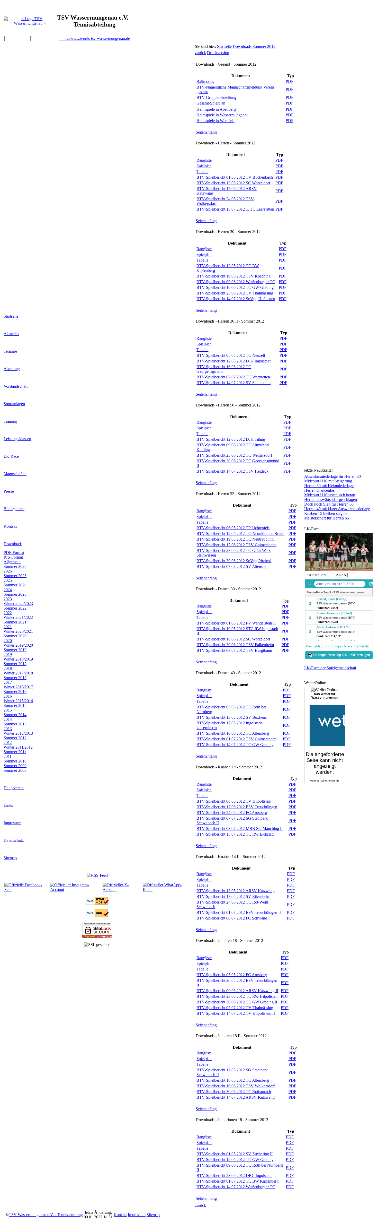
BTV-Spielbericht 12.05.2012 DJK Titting (230, 439)
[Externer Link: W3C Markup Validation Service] (97, 903)
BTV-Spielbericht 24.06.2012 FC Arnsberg (231, 812)
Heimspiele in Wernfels (215, 120)
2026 (8, 571)
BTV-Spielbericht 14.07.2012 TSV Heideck (232, 471)
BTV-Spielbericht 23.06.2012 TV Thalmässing (234, 293)
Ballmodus (205, 81)
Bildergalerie (14, 509)
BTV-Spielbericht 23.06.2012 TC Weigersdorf (234, 455)
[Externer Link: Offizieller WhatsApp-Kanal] (166, 889)
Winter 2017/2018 (18, 673)
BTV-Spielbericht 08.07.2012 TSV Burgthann (234, 650)
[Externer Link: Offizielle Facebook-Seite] (26, 889)
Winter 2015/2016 (18, 701)
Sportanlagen (14, 404)
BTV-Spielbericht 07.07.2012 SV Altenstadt (232, 566)
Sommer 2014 (15, 715)
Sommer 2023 (15, 594)
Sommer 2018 (15, 664)
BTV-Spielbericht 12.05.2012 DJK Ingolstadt (233, 361)
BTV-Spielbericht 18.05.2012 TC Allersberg (232, 1080)
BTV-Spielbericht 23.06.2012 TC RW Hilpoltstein (237, 996)
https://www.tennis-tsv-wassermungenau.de (94, 38)
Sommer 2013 (15, 724)
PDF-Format (14, 552)
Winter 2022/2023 (18, 603)
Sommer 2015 (15, 705)
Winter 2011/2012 (18, 747)
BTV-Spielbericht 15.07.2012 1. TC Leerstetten (235, 209)
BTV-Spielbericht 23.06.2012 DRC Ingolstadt (234, 1175)
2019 (8, 654)
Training (10, 421)
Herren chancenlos (319, 490)
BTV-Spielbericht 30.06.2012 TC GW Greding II (236, 1002)
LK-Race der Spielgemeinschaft (330, 668)
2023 (8, 599)
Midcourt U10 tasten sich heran (329, 495)
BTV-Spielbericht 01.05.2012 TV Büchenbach (234, 177)
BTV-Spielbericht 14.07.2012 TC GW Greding (235, 744)
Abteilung (12, 369)
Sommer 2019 (15, 650)
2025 (8, 580)
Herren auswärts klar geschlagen (330, 499)
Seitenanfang (206, 132)
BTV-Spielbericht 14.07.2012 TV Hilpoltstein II (235, 1013)
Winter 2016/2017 (18, 687)
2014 (8, 719)
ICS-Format (13, 557)
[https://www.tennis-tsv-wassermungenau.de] (30, 20)
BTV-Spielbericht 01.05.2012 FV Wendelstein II (236, 623)
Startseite (11, 316)
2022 (8, 613)
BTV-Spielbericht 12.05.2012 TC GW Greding (235, 1159)
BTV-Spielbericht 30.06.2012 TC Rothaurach (233, 1091)
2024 (8, 589)
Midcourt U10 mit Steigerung (328, 481)
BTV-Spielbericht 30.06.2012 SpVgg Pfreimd (233, 561)
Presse (9, 491)
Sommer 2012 (15, 738)
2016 (8, 696)
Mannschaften (15, 474)
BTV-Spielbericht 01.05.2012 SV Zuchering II (234, 1154)
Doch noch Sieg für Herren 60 (329, 504)
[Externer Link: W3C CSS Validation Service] (97, 915)
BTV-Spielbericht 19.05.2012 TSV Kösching (233, 276)
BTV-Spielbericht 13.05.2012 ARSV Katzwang (235, 891)
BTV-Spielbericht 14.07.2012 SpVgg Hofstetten (235, 299)
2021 (8, 626)
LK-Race (11, 456)
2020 (8, 640)
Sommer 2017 (15, 677)
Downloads (13, 544)
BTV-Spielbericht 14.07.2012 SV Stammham (233, 382)
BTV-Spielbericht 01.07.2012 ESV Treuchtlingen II (238, 912)
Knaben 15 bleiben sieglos (325, 513)
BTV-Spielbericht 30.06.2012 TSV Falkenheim (235, 645)
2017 (8, 682)
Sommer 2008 (15, 770)
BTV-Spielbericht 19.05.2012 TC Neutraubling (235, 539)
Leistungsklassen (17, 439)
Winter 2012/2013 (18, 733)
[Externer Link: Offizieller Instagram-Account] (76, 889)
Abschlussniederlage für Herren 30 (332, 476)
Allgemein (12, 562)
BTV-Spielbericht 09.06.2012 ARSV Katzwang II (237, 990)
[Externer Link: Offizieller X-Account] (122, 889)
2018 (8, 668)
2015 (8, 710)
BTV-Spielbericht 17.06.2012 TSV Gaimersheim (236, 545)
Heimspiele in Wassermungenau (222, 115)
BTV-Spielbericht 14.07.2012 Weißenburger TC (235, 1187)
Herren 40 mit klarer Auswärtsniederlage (337, 509)
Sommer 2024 (15, 585)
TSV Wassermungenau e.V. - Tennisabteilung (46, 1214)
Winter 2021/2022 (18, 617)
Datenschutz (14, 840)
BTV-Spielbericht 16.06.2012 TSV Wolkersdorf (235, 1086)
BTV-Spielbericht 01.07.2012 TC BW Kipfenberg (237, 1181)
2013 (8, 728)
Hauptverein (14, 788)
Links (8, 805)
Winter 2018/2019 (18, 659)
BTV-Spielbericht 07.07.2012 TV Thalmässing (234, 1007)
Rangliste (204, 160)
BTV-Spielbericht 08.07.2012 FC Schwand (231, 918)
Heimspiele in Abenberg (216, 109)
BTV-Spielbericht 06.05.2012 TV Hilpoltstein (233, 801)
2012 (8, 742)
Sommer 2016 (15, 691)
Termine (10, 351)
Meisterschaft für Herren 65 (326, 518)
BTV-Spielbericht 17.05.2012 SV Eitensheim (233, 896)
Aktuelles (11, 334)
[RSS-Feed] (97, 875)
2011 (8, 756)
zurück (200, 52)
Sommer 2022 (15, 608)
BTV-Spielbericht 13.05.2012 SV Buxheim (231, 717)
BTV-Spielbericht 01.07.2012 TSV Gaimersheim (236, 739)
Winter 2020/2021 (18, 631)
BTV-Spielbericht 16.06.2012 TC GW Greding (235, 287)
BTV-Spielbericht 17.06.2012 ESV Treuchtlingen (236, 807)
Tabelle (202, 171)
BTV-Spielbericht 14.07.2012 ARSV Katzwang (235, 1097)
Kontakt (10, 526)
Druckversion (218, 52)
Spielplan (204, 166)
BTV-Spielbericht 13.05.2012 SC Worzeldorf (233, 183)
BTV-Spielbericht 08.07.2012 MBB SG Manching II (239, 828)
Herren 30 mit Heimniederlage (329, 485)
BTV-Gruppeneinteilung (216, 97)
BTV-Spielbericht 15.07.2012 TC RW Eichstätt (235, 834)
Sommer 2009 (15, 766)
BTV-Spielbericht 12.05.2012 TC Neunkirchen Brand (240, 533)
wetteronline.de (330, 780)
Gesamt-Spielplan (210, 103)
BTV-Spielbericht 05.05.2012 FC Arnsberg (231, 975)
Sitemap (10, 858)
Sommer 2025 (15, 576)
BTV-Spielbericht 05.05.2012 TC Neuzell (230, 355)
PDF (289, 81)
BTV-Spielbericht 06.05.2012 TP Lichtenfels (232, 528)
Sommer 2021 (15, 622)
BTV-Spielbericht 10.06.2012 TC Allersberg (232, 733)
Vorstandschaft (16, 386)
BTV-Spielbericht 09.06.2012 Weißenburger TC (235, 282)
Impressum (12, 823)
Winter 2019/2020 (18, 645)
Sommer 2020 (15, 636)
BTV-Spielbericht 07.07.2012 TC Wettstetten (233, 377)
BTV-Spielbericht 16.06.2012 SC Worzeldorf (233, 639)
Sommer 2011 (15, 752)
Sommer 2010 (15, 761)
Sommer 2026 (15, 566)
